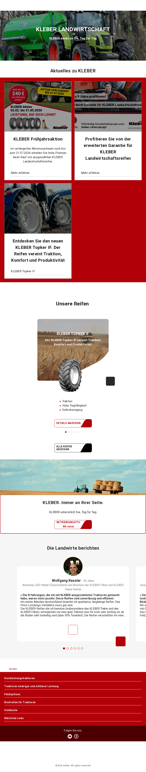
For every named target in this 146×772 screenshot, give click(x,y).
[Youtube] (70, 736)
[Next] (110, 381)
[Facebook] (76, 736)
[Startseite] (72, 5)
